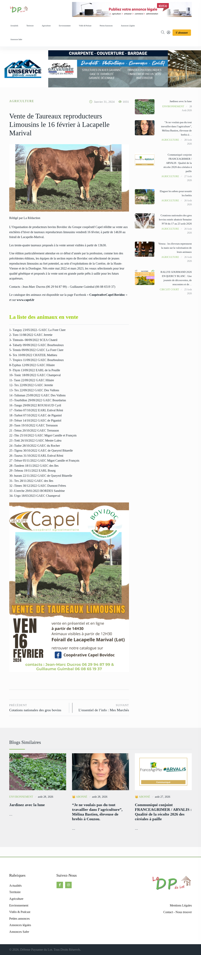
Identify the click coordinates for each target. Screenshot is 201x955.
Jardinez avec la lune (181, 101)
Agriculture (46, 26)
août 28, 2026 (45, 796)
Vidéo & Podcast (85, 26)
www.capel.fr (25, 300)
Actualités (14, 26)
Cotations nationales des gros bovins (35, 708)
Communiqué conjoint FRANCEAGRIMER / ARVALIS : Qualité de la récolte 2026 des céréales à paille (178, 163)
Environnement (65, 26)
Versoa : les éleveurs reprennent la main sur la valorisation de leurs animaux (175, 247)
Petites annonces (106, 26)
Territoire (30, 26)
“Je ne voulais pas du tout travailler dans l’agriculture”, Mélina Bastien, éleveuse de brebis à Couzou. (97, 812)
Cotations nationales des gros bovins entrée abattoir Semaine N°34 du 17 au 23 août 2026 (175, 219)
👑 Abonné (79, 796)
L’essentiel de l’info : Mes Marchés (104, 708)
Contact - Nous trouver (177, 912)
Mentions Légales (181, 905)
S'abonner (182, 32)
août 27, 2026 (162, 796)
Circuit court (169, 289)
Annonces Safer (16, 39)
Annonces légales (128, 26)
